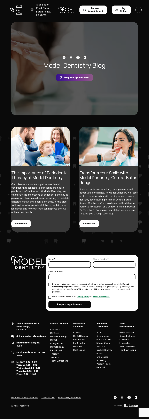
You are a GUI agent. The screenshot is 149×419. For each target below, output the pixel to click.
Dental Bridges (80, 336)
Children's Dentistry (55, 331)
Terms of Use (48, 397)
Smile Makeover (127, 346)
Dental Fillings (57, 347)
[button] (138, 10)
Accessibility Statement (69, 397)
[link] (64, 57)
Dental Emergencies (56, 342)
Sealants (54, 357)
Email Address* (55, 271)
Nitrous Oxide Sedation (103, 345)
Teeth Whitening (127, 350)
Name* (51, 259)
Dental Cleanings (58, 336)
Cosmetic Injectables (124, 341)
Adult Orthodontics (102, 334)
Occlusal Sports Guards (104, 352)
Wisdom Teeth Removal (103, 366)
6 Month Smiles (126, 332)
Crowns (77, 332)
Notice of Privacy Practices (24, 397)
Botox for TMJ (103, 339)
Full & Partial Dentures (79, 345)
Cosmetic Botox (127, 336)
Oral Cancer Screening (102, 359)
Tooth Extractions (59, 361)
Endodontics (79, 339)
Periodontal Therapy (56, 352)
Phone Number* (101, 259)
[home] (66, 10)
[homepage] (28, 262)
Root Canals (79, 350)
